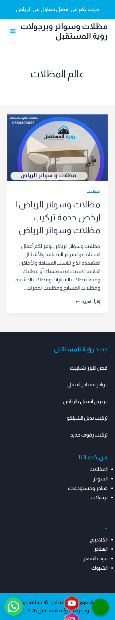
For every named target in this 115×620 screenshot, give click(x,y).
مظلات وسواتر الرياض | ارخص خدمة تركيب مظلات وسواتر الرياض (57, 217)
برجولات (99, 497)
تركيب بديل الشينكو (87, 418)
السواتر (100, 479)
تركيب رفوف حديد (89, 435)
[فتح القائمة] (13, 31)
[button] (13, 606)
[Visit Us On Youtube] (71, 603)
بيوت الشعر (95, 558)
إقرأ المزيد (88, 301)
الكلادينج (99, 540)
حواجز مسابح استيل (87, 384)
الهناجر (101, 549)
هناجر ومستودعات (88, 488)
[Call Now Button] (100, 607)
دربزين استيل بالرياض (85, 401)
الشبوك (99, 568)
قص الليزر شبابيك (89, 368)
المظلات (93, 191)
